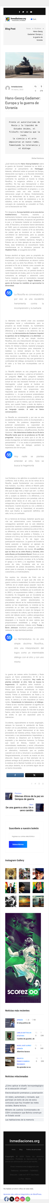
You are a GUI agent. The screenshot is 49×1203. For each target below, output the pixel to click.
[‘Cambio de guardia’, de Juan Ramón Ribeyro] (10, 1036)
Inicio (13, 1149)
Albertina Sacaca (23, 1052)
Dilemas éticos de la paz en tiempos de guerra (29, 798)
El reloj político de (23, 1023)
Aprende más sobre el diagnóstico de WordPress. (22, 1194)
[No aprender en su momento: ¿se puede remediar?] (10, 1061)
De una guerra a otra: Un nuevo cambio (19, 809)
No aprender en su (24, 1067)
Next (31, 805)
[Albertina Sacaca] (10, 1048)
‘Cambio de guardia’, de (25, 1039)
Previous (18, 793)
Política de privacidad (33, 1149)
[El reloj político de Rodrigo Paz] (10, 1023)
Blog (20, 1149)
